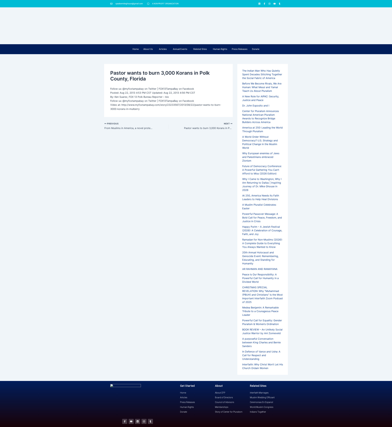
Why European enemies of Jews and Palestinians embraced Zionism (260, 157)
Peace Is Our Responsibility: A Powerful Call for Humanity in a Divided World (260, 278)
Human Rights (220, 49)
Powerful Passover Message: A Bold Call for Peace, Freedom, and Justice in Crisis (262, 217)
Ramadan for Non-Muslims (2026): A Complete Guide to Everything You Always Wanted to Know (262, 243)
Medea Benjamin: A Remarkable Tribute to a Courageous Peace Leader (260, 311)
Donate (255, 49)
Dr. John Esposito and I (255, 105)
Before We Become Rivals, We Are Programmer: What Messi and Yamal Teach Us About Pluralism (261, 87)
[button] (149, 49)
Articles (163, 49)
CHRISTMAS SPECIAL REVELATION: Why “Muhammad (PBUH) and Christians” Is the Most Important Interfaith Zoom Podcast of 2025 (262, 295)
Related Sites (200, 49)
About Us (148, 49)
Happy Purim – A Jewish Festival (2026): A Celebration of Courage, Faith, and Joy (262, 230)
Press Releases (239, 49)
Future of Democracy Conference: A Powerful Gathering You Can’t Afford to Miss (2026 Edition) (262, 170)
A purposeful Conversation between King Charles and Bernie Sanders (261, 342)
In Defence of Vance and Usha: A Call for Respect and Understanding (261, 355)
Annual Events (180, 49)
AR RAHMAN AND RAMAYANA (259, 268)
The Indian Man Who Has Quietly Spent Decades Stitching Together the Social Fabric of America (262, 74)
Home (136, 49)
